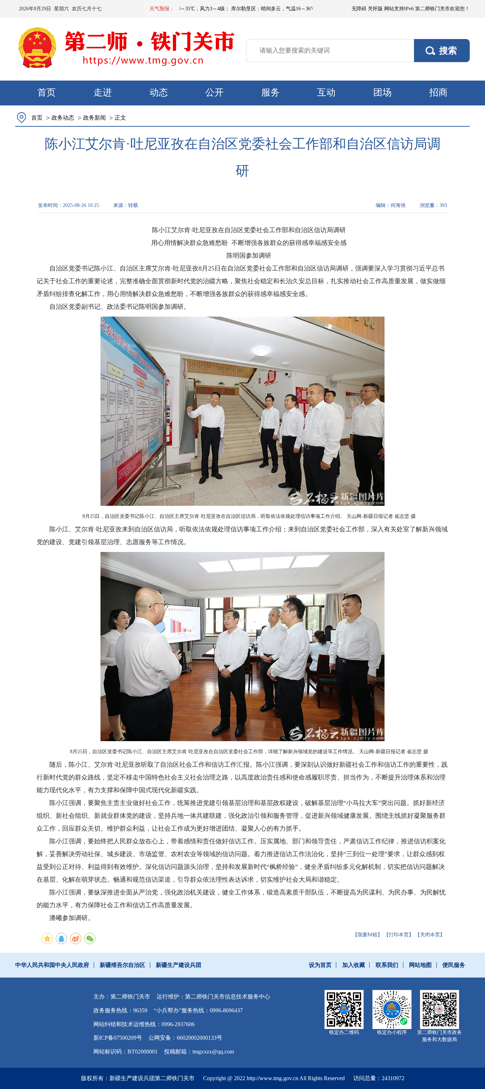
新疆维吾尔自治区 (122, 965)
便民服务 (453, 965)
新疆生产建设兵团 (178, 965)
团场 (382, 92)
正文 (120, 118)
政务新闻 (94, 118)
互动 (326, 92)
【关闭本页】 (430, 934)
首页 (46, 92)
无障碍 (359, 8)
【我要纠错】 (367, 934)
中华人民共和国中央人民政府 (52, 965)
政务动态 (62, 118)
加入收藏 (353, 965)
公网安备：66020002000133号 (185, 1038)
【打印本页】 (399, 934)
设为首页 (320, 965)
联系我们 (387, 965)
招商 (438, 92)
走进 (102, 92)
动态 (158, 92)
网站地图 (420, 965)
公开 (214, 92)
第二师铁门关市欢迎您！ (442, 8)
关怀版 (375, 8)
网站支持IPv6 (399, 8)
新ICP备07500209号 (117, 1038)
